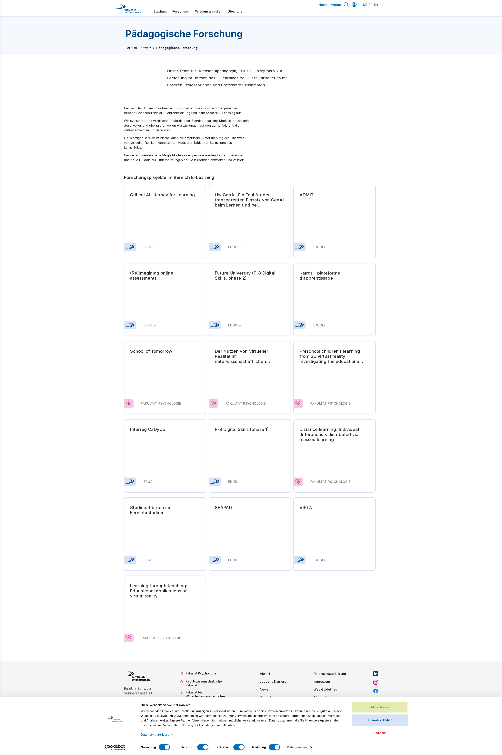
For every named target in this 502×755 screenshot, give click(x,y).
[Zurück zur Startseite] (128, 10)
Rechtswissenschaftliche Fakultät (204, 683)
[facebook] (375, 691)
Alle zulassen (380, 707)
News (323, 5)
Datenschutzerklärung (330, 674)
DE (365, 5)
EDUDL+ (246, 71)
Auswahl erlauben (379, 720)
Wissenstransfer (208, 11)
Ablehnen (380, 732)
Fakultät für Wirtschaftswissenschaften (205, 694)
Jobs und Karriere (273, 681)
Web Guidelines (325, 689)
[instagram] (375, 682)
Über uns (235, 11)
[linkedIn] (375, 673)
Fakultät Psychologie (201, 673)
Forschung (180, 11)
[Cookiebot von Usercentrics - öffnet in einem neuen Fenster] (115, 747)
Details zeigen (297, 747)
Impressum (322, 681)
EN (376, 5)
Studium (160, 11)
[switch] (202, 747)
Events (335, 5)
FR (370, 5)
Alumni (265, 674)
